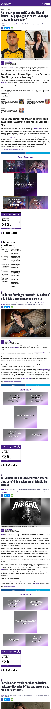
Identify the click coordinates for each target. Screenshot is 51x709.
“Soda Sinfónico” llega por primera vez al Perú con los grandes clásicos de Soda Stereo (14, 435)
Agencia (18, 149)
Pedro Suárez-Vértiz (17, 381)
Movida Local (7, 9)
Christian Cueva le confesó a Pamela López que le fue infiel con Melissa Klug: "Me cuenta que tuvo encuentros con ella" (16, 250)
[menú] (2, 4)
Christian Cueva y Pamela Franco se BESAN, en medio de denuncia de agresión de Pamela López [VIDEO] (16, 273)
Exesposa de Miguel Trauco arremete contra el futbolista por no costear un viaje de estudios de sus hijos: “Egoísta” (35, 102)
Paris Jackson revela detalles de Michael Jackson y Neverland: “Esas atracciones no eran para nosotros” (37, 398)
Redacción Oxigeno (8, 62)
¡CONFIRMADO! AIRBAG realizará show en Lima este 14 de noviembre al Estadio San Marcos (14, 398)
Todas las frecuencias (10, 228)
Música (5, 291)
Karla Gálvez (13, 149)
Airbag (2, 569)
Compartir (14, 385)
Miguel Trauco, (16, 24)
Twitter (39, 385)
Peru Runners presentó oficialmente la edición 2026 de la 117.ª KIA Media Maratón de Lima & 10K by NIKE (14, 202)
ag (21, 149)
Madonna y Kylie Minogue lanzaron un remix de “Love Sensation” (37, 166)
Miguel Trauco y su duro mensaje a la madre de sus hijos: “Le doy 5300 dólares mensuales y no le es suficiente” (9, 102)
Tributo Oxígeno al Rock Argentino (37, 434)
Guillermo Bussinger (14, 347)
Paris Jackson (4, 695)
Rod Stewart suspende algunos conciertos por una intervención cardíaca (25, 417)
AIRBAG (6, 586)
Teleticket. (4, 492)
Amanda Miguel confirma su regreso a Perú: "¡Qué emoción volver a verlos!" (37, 203)
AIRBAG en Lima (12, 586)
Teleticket (36, 583)
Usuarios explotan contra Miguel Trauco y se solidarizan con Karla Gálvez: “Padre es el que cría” (9, 111)
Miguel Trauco (11, 67)
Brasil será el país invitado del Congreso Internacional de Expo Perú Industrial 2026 (14, 166)
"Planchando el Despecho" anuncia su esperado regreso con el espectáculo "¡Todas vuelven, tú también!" (25, 184)
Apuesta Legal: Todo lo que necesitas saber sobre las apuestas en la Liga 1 (15, 266)
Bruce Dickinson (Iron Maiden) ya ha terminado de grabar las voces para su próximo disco (37, 640)
